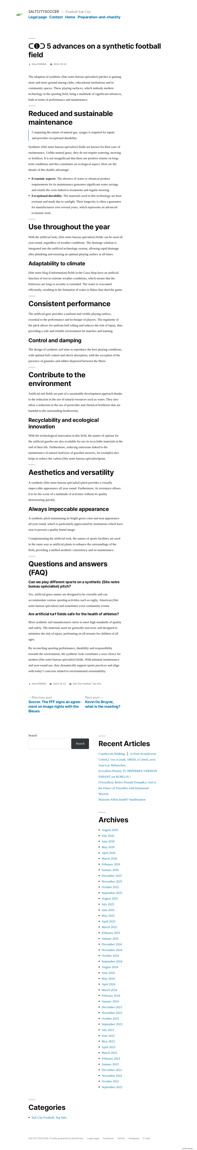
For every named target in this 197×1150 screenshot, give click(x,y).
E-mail (146, 1138)
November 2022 (112, 1076)
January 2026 (110, 870)
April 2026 (108, 853)
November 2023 (112, 1013)
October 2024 (110, 956)
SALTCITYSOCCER (43, 11)
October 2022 (110, 1081)
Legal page (37, 17)
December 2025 (112, 876)
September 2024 (112, 961)
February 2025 (111, 933)
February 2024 (111, 996)
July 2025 (108, 904)
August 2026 (110, 830)
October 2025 (110, 887)
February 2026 (111, 864)
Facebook (108, 1138)
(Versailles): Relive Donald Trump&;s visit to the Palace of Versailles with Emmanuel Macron (127, 788)
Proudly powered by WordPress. (66, 1138)
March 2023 (109, 1053)
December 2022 (112, 1070)
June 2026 (108, 841)
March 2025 (109, 927)
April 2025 (108, 921)
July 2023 (108, 1030)
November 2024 (112, 950)
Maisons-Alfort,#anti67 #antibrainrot (122, 799)
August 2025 (110, 898)
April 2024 (108, 984)
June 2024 (108, 973)
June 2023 (108, 1036)
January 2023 (110, 1064)
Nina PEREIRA (39, 64)
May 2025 (108, 916)
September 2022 (112, 1087)
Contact (56, 17)
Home (70, 17)
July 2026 (108, 836)
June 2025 (108, 910)
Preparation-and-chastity (99, 17)
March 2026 (109, 859)
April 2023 (108, 1047)
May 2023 (108, 1041)
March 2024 (109, 990)
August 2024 (110, 967)
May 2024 (108, 979)
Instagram (134, 1138)
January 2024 (110, 1001)
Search (32, 735)
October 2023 (110, 1019)
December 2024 (112, 944)
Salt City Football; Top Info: (87, 683)
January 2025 (110, 939)
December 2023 (112, 1007)
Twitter (121, 1138)
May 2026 (108, 847)
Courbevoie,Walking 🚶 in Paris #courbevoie (127, 754)
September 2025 (112, 893)
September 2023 (112, 1024)
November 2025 (112, 881)
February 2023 (111, 1058)
